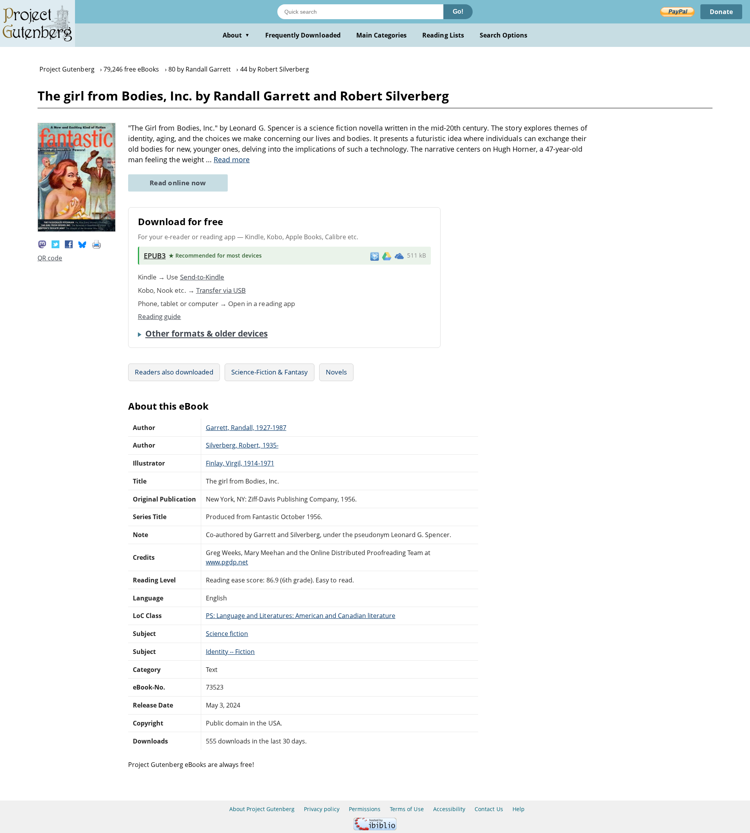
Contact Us (489, 809)
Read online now (178, 182)
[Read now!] (77, 229)
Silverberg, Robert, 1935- (242, 445)
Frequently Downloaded (303, 35)
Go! (458, 11)
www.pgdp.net (227, 562)
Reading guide (159, 316)
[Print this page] (96, 244)
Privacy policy (321, 809)
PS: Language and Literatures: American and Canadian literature (300, 615)
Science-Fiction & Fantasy (269, 371)
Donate (721, 11)
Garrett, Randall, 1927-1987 (246, 427)
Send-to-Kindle (202, 276)
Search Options (504, 35)
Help (518, 809)
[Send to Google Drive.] (386, 255)
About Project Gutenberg (262, 809)
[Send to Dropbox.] (374, 256)
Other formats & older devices (206, 333)
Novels (336, 371)
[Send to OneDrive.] (399, 256)
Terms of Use (406, 809)
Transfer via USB (221, 290)
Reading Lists (443, 35)
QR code (50, 258)
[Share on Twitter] (55, 244)
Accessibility (449, 809)
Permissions (364, 809)
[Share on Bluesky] (82, 244)
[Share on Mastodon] (42, 244)
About (236, 35)
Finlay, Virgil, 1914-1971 (240, 463)
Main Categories (381, 35)
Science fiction (227, 633)
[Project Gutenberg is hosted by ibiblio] (375, 828)
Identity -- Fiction (230, 651)
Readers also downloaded (174, 371)
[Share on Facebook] (69, 244)
